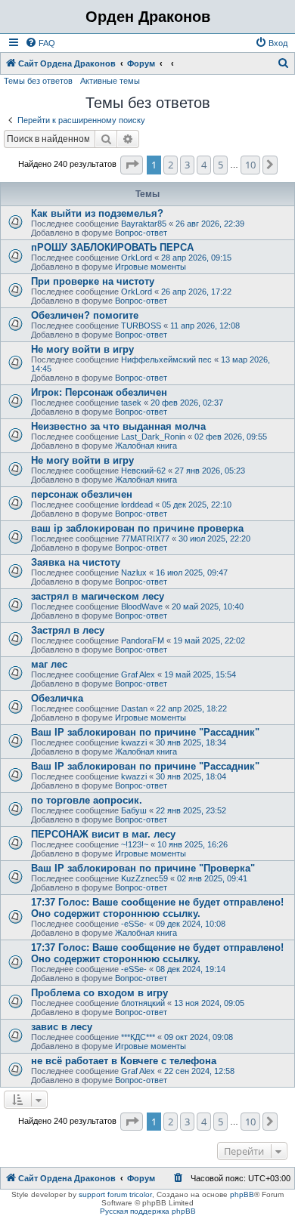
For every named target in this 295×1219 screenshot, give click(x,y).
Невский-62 (143, 470)
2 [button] (170, 164)
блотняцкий (143, 1003)
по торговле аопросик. (86, 800)
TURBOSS (141, 325)
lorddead (137, 504)
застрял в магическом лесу (97, 596)
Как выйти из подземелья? (97, 213)
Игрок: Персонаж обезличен (99, 392)
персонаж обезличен (81, 494)
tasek (131, 402)
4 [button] (203, 164)
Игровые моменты (150, 266)
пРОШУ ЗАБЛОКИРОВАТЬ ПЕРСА (112, 247)
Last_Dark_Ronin (153, 436)
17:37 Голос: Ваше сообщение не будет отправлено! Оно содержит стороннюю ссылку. (157, 908)
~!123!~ (134, 844)
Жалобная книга (146, 445)
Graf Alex (138, 674)
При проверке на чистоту (92, 281)
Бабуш (134, 810)
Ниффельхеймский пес (166, 359)
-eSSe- (134, 923)
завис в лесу (61, 1026)
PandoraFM (142, 640)
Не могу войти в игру (82, 349)
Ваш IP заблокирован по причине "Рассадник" (145, 732)
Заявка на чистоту (75, 562)
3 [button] (187, 164)
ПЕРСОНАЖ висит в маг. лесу (103, 834)
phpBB (242, 1194)
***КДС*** (138, 1037)
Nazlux (134, 572)
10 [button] (250, 164)
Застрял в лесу (67, 630)
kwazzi (134, 742)
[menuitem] (40, 43)
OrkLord (136, 257)
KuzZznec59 (144, 878)
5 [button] (220, 164)
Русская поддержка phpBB (148, 1211)
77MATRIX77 (145, 538)
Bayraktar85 (143, 223)
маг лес (49, 664)
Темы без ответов (38, 80)
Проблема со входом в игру (99, 992)
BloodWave (142, 606)
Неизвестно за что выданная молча (118, 426)
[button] (131, 165)
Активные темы (110, 80)
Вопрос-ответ (141, 232)
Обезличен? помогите (84, 315)
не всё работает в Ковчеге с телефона (123, 1060)
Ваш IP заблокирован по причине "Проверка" (143, 868)
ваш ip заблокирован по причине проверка (137, 528)
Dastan (134, 708)
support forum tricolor (115, 1194)
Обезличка (57, 698)
